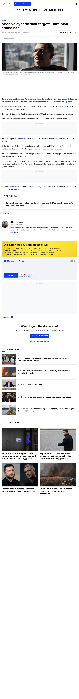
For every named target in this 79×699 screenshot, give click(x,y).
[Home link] (39, 10)
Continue (11, 275)
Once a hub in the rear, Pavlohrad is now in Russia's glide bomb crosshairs (57, 491)
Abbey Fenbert (9, 38)
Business (6, 213)
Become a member (39, 336)
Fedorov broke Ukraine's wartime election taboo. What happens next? (19, 490)
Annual (21, 261)
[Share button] (75, 33)
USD (71, 261)
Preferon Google (65, 32)
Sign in (46, 341)
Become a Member (22, 4)
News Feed (6, 20)
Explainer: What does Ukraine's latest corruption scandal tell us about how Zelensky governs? (55, 456)
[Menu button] (76, 4)
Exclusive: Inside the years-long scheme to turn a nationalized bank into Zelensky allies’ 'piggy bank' (19, 456)
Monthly (10, 261)
